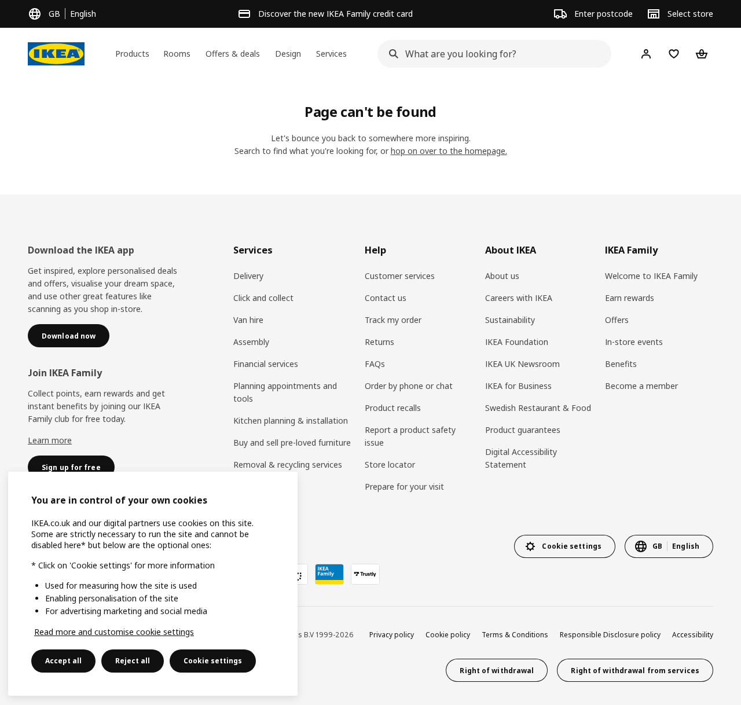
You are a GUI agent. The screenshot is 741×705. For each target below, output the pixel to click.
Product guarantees (522, 429)
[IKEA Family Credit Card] (329, 574)
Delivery (248, 275)
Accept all (63, 661)
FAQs (375, 363)
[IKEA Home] (56, 53)
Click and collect (263, 297)
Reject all (132, 661)
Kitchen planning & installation (290, 420)
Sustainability (510, 319)
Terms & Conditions (515, 635)
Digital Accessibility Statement (521, 458)
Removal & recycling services (287, 464)
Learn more (50, 440)
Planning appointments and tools (285, 392)
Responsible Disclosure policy (610, 635)
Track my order (393, 319)
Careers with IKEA (518, 297)
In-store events (634, 341)
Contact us (385, 297)
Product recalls (393, 407)
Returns (379, 341)
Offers (617, 319)
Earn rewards (629, 297)
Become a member (641, 385)
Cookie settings (213, 661)
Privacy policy (391, 635)
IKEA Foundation (516, 341)
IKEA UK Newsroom (522, 363)
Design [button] (288, 53)
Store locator (390, 464)
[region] (153, 584)
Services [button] (331, 53)
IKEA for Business (518, 385)
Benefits (621, 363)
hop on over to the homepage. (449, 150)
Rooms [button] (176, 53)
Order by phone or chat (409, 385)
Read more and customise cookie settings (114, 631)
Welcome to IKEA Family (651, 275)
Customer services (400, 275)
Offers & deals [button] (233, 53)
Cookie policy (447, 635)
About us (502, 275)
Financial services (265, 363)
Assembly (251, 341)
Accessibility (692, 635)
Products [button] (132, 53)
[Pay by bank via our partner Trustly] (365, 574)
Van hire (248, 319)
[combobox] (490, 54)
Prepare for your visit (404, 486)
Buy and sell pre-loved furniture (292, 442)
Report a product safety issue (410, 436)
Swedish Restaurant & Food (538, 407)
